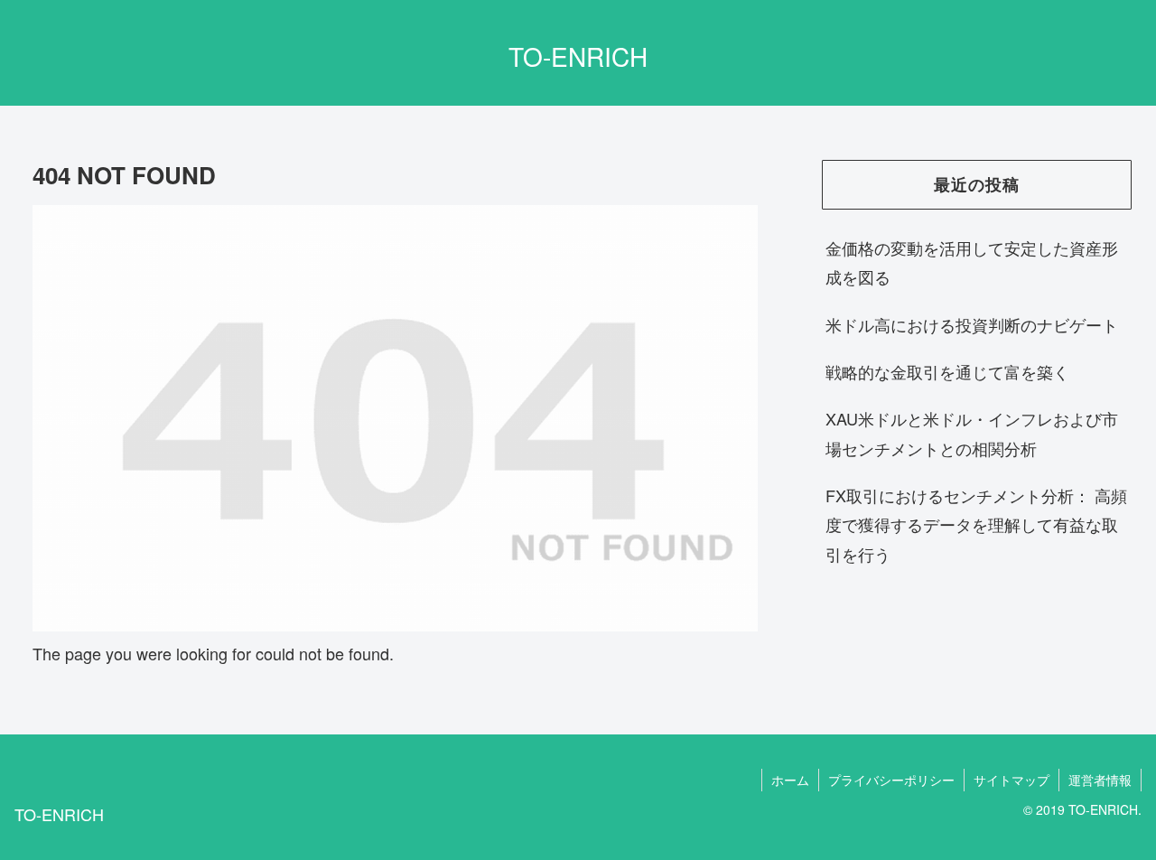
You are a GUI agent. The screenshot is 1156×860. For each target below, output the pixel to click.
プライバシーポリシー (891, 780)
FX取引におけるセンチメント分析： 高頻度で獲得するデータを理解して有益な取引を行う (976, 524)
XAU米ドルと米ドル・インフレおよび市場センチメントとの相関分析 (971, 433)
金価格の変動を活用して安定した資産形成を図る (971, 262)
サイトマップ (1011, 780)
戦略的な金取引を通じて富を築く (947, 371)
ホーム (790, 780)
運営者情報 (1100, 780)
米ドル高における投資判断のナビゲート (971, 324)
